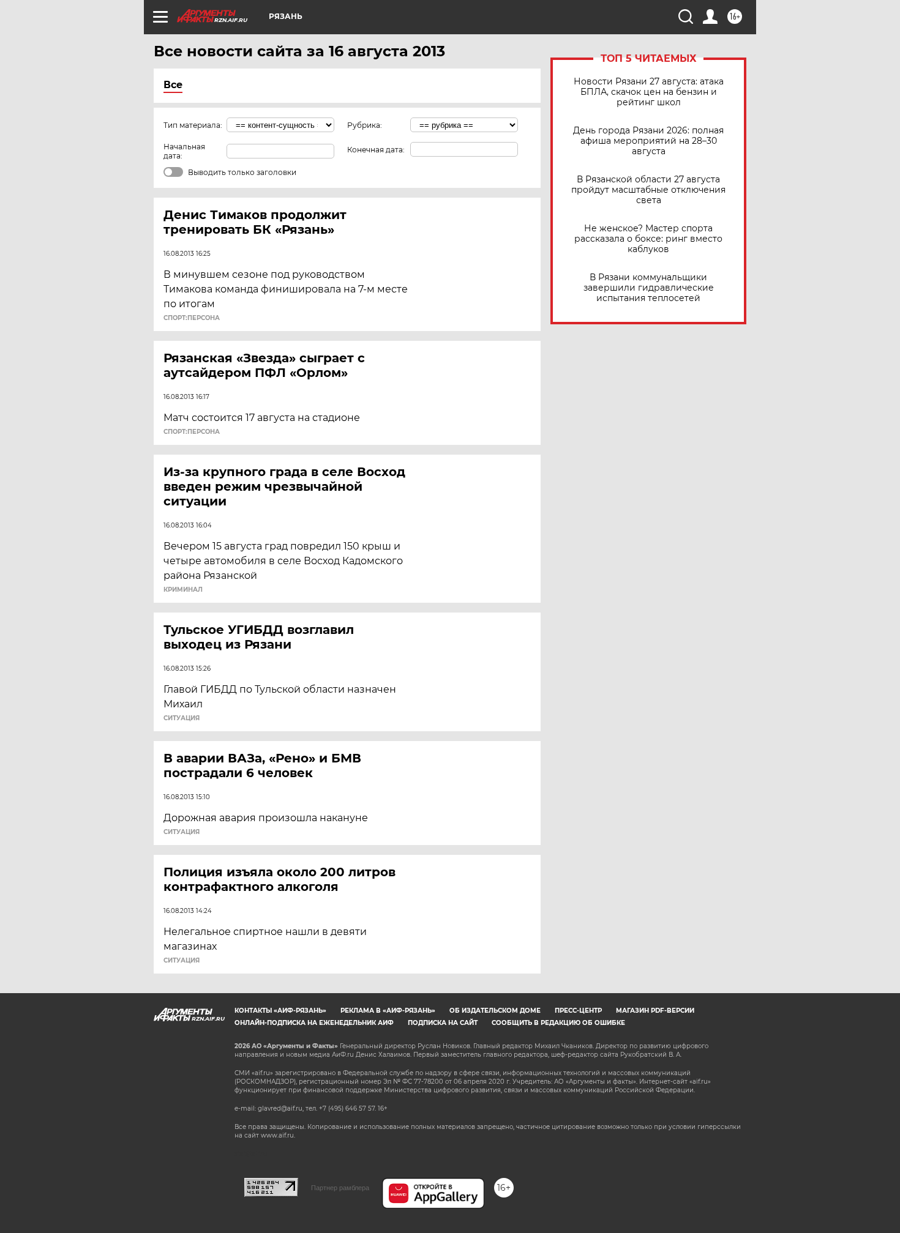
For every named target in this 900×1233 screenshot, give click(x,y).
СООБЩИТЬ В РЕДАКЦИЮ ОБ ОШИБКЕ (558, 1023)
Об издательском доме (495, 1011)
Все (172, 85)
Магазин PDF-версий (655, 1011)
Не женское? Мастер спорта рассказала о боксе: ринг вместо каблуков (648, 239)
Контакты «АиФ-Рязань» (280, 1011)
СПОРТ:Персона (191, 318)
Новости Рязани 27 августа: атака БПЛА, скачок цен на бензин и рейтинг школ (649, 92)
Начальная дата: (184, 151)
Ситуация (181, 718)
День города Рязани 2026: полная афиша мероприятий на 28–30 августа (648, 141)
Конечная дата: (376, 149)
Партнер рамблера (340, 1187)
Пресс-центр (578, 1011)
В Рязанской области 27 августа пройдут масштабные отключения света (648, 190)
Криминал (183, 590)
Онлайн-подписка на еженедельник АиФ (314, 1023)
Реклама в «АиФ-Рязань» (387, 1011)
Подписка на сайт (443, 1023)
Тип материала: (192, 125)
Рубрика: (364, 125)
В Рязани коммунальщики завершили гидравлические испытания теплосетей (648, 288)
